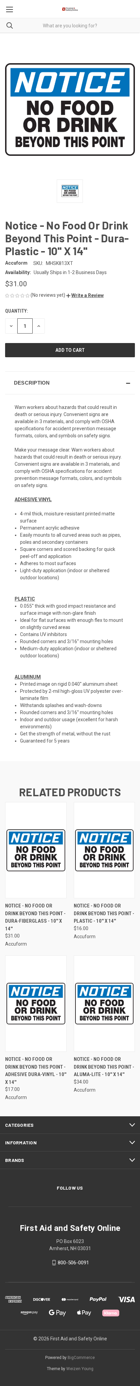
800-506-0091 (73, 1263)
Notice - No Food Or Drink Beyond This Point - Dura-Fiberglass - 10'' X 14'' (35, 917)
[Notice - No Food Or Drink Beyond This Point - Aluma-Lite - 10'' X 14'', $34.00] (104, 1003)
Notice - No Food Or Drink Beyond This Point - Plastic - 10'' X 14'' (104, 913)
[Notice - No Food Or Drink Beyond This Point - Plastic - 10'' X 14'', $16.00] (104, 850)
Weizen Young (79, 1368)
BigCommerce (81, 1357)
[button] (85, 295)
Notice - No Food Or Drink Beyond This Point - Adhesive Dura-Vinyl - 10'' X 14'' (35, 1070)
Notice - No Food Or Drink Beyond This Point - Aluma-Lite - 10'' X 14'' (104, 1066)
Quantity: (16, 311)
